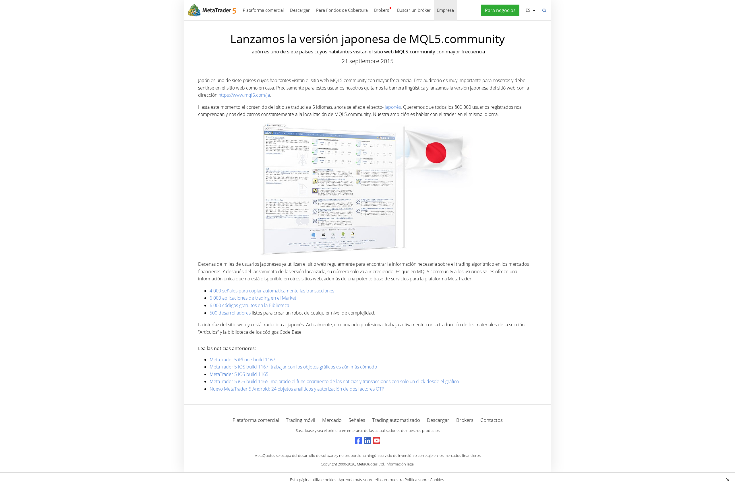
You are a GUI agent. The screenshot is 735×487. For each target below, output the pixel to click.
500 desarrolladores (230, 313)
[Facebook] (358, 440)
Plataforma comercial (263, 10)
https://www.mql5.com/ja (244, 95)
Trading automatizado (396, 420)
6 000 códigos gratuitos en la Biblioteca (249, 305)
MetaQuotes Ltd (370, 464)
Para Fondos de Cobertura (342, 10)
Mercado (332, 420)
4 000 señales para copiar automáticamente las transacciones (272, 291)
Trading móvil (300, 420)
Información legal (400, 464)
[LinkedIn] (367, 440)
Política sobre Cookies (424, 479)
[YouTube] (376, 440)
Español (527, 10)
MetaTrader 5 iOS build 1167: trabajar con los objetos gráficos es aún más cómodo (293, 367)
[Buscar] (544, 10)
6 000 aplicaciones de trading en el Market (253, 298)
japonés (393, 107)
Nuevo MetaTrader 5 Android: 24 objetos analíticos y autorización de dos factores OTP (297, 389)
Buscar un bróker (414, 10)
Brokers (381, 10)
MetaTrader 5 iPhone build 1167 (242, 359)
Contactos (491, 420)
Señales (357, 420)
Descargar (300, 10)
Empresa (445, 10)
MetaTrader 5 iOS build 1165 (239, 374)
